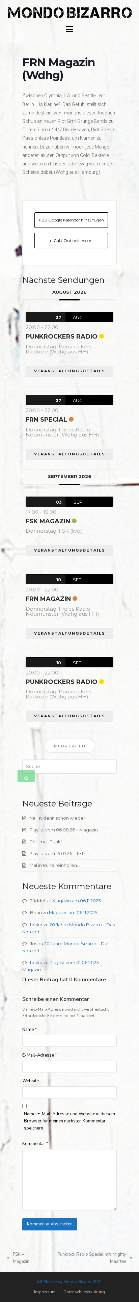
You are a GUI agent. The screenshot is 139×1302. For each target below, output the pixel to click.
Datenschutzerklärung (84, 1292)
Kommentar (35, 1144)
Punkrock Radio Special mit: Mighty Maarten (86, 1258)
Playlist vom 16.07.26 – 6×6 (56, 853)
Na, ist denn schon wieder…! (59, 818)
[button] (69, 29)
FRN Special (46, 419)
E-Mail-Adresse (39, 1055)
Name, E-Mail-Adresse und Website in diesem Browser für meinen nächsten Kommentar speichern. (69, 1121)
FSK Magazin (48, 521)
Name (29, 1030)
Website (30, 1081)
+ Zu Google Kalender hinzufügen (71, 219)
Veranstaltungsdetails (69, 371)
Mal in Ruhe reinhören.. (54, 865)
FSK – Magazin (18, 1258)
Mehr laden (69, 745)
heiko (36, 924)
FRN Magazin (48, 599)
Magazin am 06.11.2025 (76, 900)
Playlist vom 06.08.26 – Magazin (63, 829)
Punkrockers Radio (62, 336)
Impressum (45, 1292)
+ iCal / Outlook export (71, 240)
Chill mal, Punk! (45, 841)
